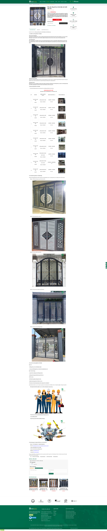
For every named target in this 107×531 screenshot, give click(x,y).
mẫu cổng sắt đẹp (49, 456)
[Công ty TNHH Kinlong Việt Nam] (66, 502)
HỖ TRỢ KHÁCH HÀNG (70, 508)
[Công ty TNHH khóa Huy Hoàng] (74, 502)
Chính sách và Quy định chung (70, 515)
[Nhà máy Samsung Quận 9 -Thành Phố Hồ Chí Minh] (49, 502)
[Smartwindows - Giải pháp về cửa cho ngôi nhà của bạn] (34, 1)
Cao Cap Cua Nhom (45, 519)
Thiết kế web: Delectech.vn (74, 528)
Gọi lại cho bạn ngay (63, 23)
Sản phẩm (47, 1)
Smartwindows (55, 456)
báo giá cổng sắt (42, 456)
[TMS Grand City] (33, 502)
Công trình (52, 1)
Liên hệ (65, 1)
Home (41, 1)
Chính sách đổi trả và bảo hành (70, 511)
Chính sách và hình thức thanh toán (71, 512)
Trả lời (32, 464)
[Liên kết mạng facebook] (106, 264)
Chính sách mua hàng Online (69, 516)
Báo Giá (62, 1)
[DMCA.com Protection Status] (31, 515)
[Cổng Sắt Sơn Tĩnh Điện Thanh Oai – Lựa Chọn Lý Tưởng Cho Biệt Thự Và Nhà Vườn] (43, 487)
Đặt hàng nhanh (50, 21)
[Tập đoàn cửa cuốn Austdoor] (41, 502)
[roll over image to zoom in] (37, 14)
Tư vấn (56, 1)
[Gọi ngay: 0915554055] (106, 262)
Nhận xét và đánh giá (33, 466)
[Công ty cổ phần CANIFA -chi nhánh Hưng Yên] (58, 502)
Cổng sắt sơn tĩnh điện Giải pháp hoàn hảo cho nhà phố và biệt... (33, 489)
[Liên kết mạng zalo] (106, 266)
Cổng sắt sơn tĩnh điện (35, 456)
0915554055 (76, 1)
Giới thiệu (44, 1)
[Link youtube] (29, 520)
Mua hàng (34, 492)
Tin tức (59, 1)
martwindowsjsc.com (47, 520)
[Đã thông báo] (32, 518)
